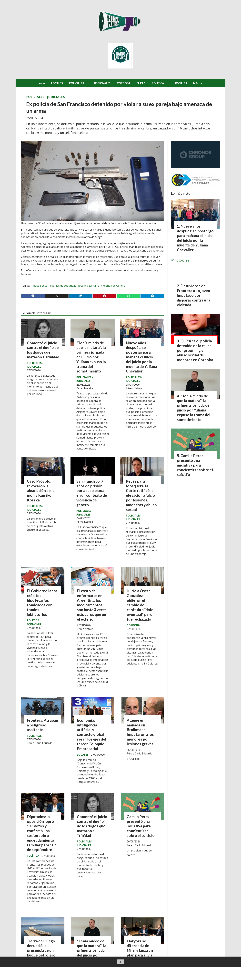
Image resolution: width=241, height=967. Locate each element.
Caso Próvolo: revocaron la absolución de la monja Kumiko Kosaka (40, 490)
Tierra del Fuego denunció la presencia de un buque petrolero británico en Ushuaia (41, 953)
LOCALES (57, 83)
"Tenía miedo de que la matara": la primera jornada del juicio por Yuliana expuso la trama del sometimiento (91, 357)
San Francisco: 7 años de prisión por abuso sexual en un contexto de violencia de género (91, 493)
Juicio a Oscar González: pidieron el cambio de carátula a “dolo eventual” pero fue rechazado (140, 604)
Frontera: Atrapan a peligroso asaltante (42, 725)
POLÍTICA (158, 83)
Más (195, 83)
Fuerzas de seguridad (63, 285)
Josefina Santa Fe (88, 285)
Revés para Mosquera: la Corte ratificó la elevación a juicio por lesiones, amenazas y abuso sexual (141, 495)
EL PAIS (141, 83)
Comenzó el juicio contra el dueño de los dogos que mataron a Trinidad (43, 350)
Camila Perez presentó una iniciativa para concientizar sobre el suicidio (141, 826)
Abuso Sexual (40, 285)
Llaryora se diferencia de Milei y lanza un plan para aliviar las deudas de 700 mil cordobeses (142, 953)
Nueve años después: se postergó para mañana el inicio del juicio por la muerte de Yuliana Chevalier (141, 357)
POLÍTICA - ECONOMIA (34, 622)
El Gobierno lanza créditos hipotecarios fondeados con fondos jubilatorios (42, 602)
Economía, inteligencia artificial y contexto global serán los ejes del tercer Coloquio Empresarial (91, 734)
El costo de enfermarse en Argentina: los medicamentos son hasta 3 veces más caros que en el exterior (92, 604)
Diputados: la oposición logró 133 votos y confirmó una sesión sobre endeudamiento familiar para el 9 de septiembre (41, 833)
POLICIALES (76, 83)
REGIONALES (102, 83)
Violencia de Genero (113, 285)
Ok (120, 962)
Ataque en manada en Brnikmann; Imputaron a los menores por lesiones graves (140, 732)
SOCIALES (180, 83)
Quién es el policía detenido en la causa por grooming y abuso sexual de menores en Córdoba (195, 350)
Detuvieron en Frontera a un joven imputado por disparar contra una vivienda (193, 295)
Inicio (42, 83)
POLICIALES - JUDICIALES (45, 97)
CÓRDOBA (124, 83)
